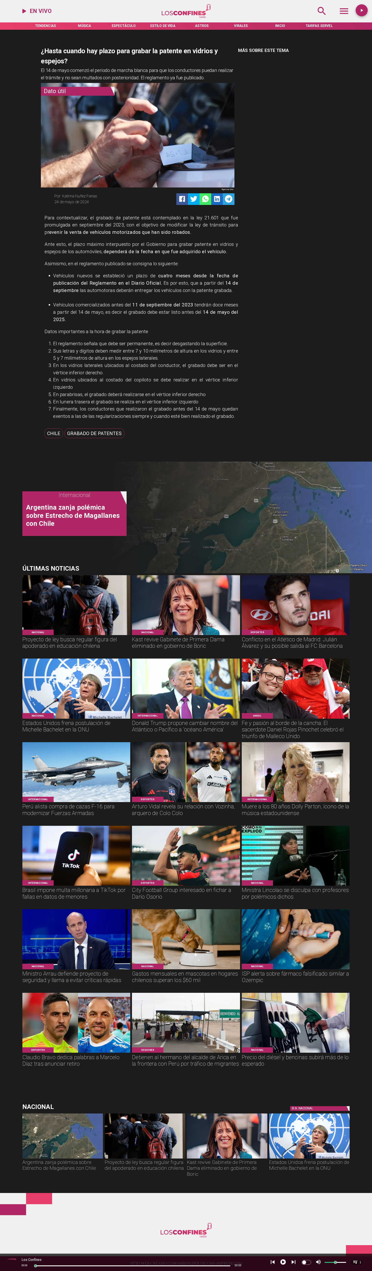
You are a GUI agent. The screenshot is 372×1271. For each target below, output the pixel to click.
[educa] (76, 634)
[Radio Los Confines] (321, 17)
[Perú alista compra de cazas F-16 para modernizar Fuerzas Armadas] (76, 801)
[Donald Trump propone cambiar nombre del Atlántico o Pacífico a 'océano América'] (186, 718)
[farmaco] (296, 969)
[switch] (306, 1262)
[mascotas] (186, 969)
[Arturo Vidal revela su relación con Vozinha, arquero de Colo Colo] (186, 801)
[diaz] (76, 1052)
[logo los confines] (186, 17)
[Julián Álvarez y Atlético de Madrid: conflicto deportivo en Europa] (296, 634)
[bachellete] (76, 718)
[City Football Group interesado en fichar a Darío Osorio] (186, 885)
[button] (54, 433)
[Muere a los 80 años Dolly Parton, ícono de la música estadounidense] (296, 801)
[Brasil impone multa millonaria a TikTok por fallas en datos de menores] (76, 885)
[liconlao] (296, 885)
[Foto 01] (296, 718)
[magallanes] (62, 1158)
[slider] (35, 1265)
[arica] (186, 1052)
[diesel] (296, 1052)
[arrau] (76, 969)
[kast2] (186, 634)
